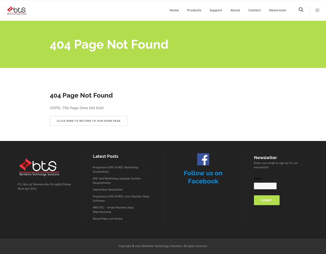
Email (259, 178)
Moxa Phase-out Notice (108, 218)
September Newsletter (108, 189)
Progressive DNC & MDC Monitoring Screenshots (115, 169)
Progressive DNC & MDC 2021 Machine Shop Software (121, 198)
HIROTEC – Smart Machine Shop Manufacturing (113, 209)
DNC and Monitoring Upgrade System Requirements (117, 180)
